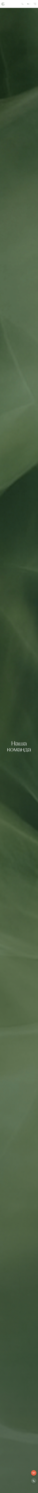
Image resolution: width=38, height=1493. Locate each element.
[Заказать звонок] (33, 1481)
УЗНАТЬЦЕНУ (33, 1473)
